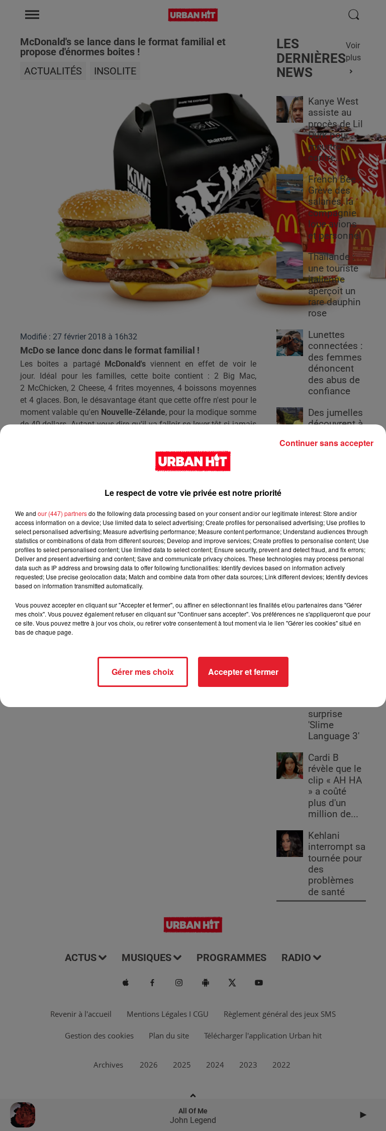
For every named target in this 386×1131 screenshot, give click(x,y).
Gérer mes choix (143, 671)
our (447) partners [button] (62, 513)
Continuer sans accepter (326, 443)
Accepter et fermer (243, 671)
